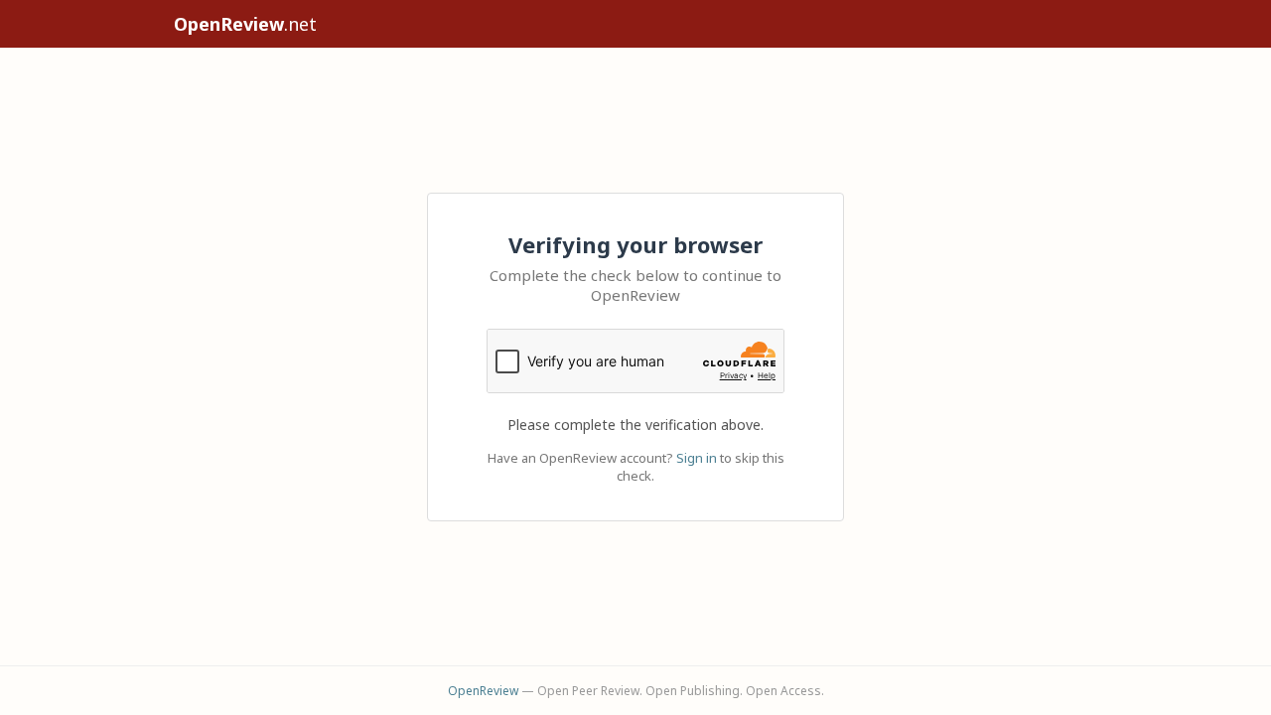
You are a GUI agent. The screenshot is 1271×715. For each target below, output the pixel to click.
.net (245, 24)
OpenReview (483, 690)
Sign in (696, 458)
